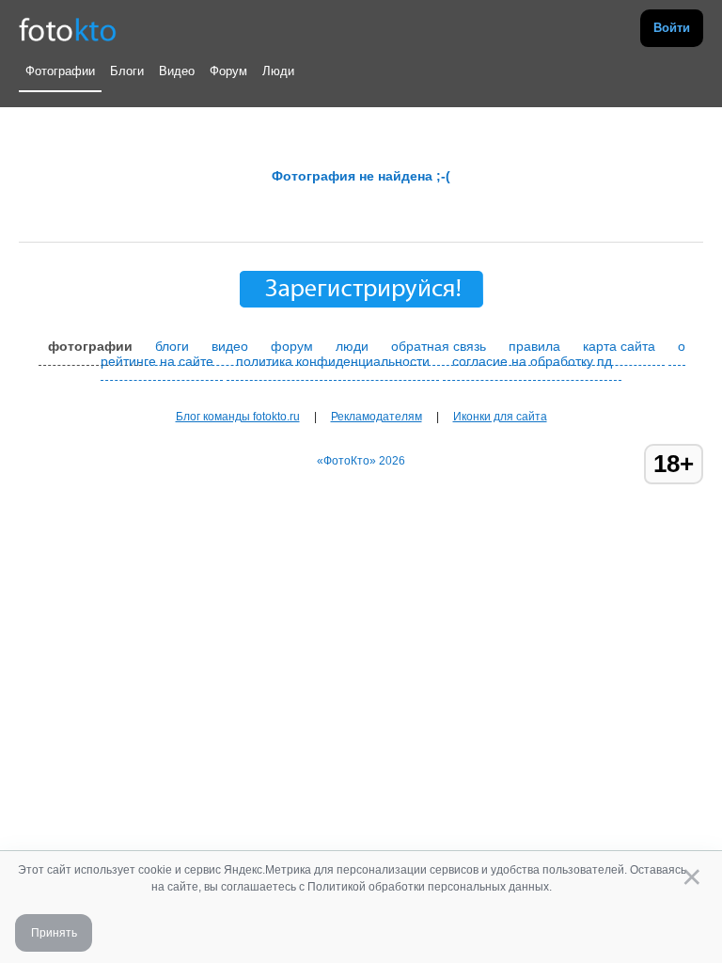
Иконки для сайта (500, 416)
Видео (177, 71)
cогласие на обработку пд (532, 361)
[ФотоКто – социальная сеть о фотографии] (68, 28)
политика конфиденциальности (333, 361)
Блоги (127, 71)
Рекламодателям (376, 416)
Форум (228, 71)
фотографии (90, 346)
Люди (278, 71)
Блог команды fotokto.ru (238, 416)
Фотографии (60, 71)
